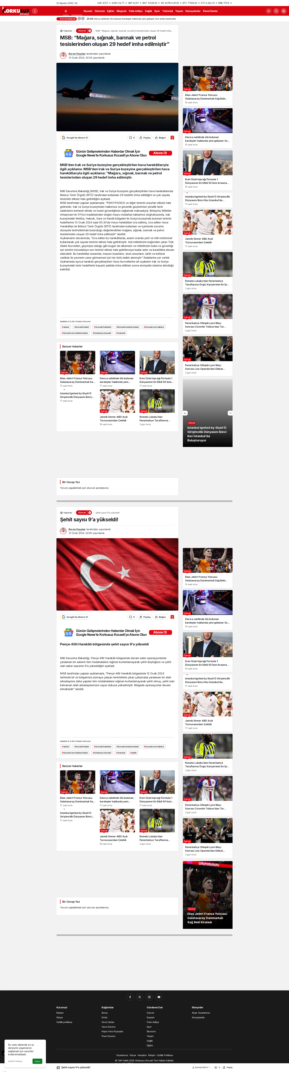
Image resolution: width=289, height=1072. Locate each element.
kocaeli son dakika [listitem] (154, 327)
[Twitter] (139, 997)
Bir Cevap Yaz (71, 482)
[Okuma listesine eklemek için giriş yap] (172, 137)
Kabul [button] (37, 1061)
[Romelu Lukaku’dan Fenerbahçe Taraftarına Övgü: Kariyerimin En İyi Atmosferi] (157, 407)
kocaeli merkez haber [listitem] (128, 327)
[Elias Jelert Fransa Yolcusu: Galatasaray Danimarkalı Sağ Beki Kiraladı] (77, 369)
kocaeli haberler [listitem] (102, 327)
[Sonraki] (83, 19)
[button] (284, 11)
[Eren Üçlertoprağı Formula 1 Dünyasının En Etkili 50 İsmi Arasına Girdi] (157, 369)
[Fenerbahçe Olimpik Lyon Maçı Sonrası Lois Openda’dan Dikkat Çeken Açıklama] (208, 356)
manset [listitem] (120, 333)
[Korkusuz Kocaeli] (15, 10)
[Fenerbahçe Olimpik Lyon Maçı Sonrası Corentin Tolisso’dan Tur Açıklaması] (208, 314)
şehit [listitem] (133, 752)
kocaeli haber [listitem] (82, 327)
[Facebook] (130, 997)
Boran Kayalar (77, 53)
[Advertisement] (117, 294)
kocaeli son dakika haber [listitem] (75, 333)
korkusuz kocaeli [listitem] (102, 333)
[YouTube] (159, 997)
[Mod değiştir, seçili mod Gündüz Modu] (269, 11)
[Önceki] (79, 19)
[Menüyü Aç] (35, 11)
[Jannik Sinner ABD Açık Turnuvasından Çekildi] (117, 407)
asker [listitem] (65, 327)
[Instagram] (149, 997)
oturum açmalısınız (98, 487)
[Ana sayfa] (65, 11)
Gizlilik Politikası (15, 1061)
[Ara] (276, 11)
